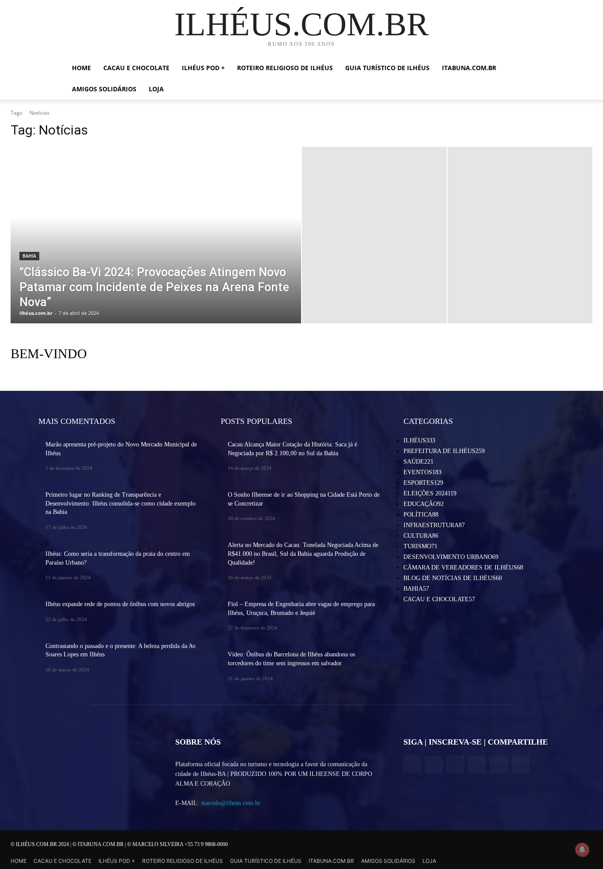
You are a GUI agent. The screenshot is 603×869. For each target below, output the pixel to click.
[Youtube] (520, 764)
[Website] (477, 764)
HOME (81, 68)
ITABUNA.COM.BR (469, 68)
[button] (526, 68)
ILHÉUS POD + (203, 68)
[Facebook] (412, 764)
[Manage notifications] (582, 850)
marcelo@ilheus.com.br (230, 803)
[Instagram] (433, 764)
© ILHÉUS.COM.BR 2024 (40, 844)
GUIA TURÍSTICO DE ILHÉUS (387, 68)
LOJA (156, 89)
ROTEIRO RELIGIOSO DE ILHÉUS (285, 68)
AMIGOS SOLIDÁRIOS (104, 89)
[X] (455, 764)
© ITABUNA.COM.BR (98, 844)
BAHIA (29, 256)
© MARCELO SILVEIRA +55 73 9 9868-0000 (177, 844)
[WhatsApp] (498, 764)
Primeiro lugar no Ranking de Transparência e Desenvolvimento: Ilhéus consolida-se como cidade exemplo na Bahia (120, 503)
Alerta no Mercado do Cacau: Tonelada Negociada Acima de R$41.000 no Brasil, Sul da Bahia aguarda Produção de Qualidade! (303, 554)
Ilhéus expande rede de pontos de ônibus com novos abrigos (120, 604)
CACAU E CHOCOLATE (136, 68)
